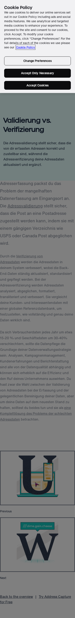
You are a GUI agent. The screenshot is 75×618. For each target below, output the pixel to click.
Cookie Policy (25, 47)
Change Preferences (37, 61)
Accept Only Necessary (37, 73)
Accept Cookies (37, 85)
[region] (37, 46)
